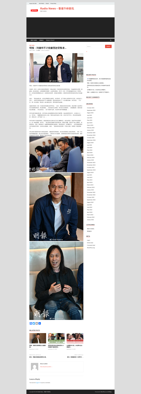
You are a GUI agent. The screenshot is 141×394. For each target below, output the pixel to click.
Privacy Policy (53, 3)
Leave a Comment (45, 50)
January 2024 (90, 160)
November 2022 (91, 194)
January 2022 (90, 219)
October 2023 (90, 167)
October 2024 (90, 137)
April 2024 (89, 152)
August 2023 (90, 172)
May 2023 (89, 180)
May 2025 (89, 120)
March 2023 (90, 185)
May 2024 (89, 150)
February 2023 (90, 187)
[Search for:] (99, 46)
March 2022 (90, 214)
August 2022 (90, 202)
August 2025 (90, 112)
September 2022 (91, 199)
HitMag (109, 391)
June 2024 (89, 147)
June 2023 (89, 177)
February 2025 (90, 127)
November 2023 (91, 165)
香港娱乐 (47, 3)
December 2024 (91, 132)
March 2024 (90, 155)
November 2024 (91, 135)
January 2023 (90, 189)
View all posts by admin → (46, 366)
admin (38, 50)
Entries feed (90, 242)
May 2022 (89, 209)
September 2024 (91, 140)
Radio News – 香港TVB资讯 (57, 8)
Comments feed (91, 245)
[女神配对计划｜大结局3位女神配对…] (75, 343)
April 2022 (89, 212)
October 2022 (90, 197)
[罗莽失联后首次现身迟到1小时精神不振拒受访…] (56, 343)
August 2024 (90, 142)
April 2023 (89, 182)
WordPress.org (91, 247)
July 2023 (89, 175)
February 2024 (90, 157)
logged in (38, 382)
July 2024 (89, 145)
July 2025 (89, 115)
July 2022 (89, 204)
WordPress (103, 391)
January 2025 (90, 130)
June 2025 (89, 117)
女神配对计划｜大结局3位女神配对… (96, 89)
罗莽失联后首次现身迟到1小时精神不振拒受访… (56, 346)
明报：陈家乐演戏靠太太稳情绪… (95, 83)
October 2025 (90, 107)
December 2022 (91, 192)
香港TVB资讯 (41, 3)
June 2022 (89, 207)
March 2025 (90, 125)
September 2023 (91, 170)
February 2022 (90, 217)
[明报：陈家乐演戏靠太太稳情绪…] (37, 343)
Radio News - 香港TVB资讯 (44, 391)
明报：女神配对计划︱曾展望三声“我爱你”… (98, 92)
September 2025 (91, 110)
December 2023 (91, 162)
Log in (88, 240)
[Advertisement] (70, 27)
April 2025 (89, 122)
